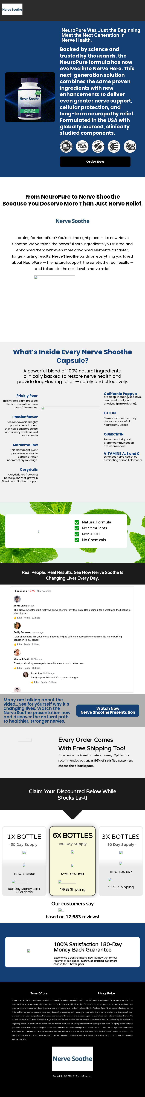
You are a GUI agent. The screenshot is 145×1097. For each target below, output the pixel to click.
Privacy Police (106, 993)
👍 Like (18, 617)
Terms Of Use (39, 993)
